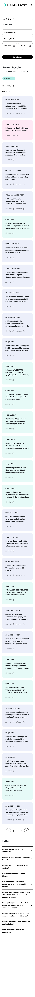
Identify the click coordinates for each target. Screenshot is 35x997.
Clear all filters (7, 86)
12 (21, 830)
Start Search (17, 57)
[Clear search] (32, 19)
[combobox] (17, 32)
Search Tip (8, 24)
